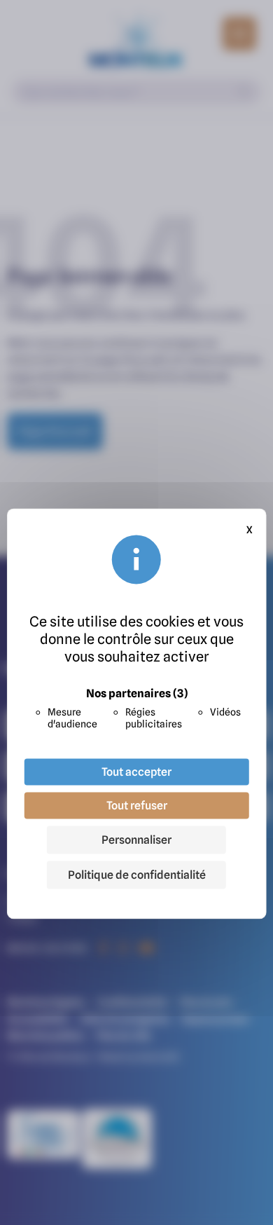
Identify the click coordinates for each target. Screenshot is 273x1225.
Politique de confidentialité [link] (137, 875)
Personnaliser (137, 840)
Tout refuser (136, 806)
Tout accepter (137, 772)
